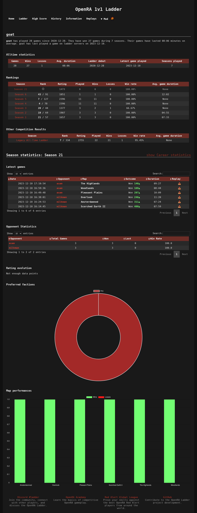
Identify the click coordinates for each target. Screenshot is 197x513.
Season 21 (20, 89)
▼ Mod (104, 18)
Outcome (131, 179)
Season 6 (20, 94)
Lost (128, 238)
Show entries (20, 173)
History (56, 18)
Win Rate (156, 238)
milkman (62, 197)
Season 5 (20, 99)
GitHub (167, 497)
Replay (176, 179)
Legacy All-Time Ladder (32, 140)
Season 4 (20, 103)
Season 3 (20, 108)
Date (13, 179)
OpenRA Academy (76, 497)
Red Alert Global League (121, 497)
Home (11, 18)
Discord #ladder (28, 497)
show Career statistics (168, 155)
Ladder (23, 18)
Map (84, 179)
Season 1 (20, 117)
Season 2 (20, 112)
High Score (39, 18)
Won (106, 238)
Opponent (64, 179)
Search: (158, 173)
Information (74, 18)
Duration (153, 179)
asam (59, 183)
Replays (91, 18)
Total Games (59, 238)
